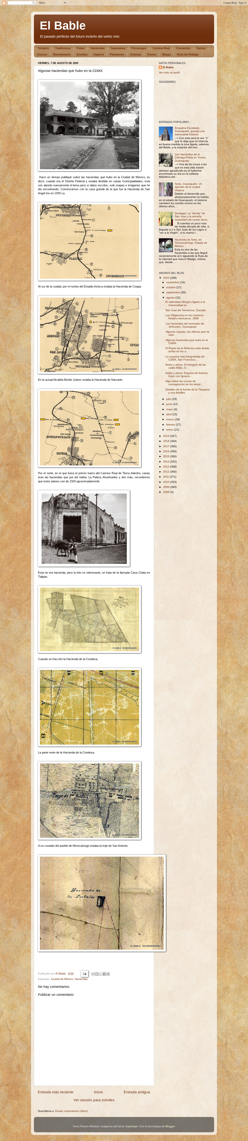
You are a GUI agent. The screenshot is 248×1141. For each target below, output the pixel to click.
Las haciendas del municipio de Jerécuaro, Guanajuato (184, 325)
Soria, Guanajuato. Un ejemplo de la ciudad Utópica (188, 187)
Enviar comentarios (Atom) (71, 1111)
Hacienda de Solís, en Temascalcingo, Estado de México (191, 242)
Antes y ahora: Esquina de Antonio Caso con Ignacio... (186, 375)
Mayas (166, 54)
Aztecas (135, 54)
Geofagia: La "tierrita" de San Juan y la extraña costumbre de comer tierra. (191, 216)
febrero (171, 424)
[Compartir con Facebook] (104, 974)
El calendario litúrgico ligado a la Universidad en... (185, 303)
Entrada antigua (137, 1092)
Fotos (80, 48)
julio (169, 399)
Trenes (151, 54)
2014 (166, 461)
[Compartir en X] (101, 974)
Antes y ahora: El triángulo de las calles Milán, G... (185, 366)
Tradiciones (63, 48)
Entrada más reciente (55, 1092)
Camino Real (161, 48)
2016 (166, 451)
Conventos (183, 48)
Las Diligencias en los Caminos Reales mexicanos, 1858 (184, 317)
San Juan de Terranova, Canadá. (185, 310)
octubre (171, 287)
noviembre (173, 282)
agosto (170, 297)
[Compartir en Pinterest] (108, 974)
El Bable (63, 25)
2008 (166, 492)
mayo (170, 409)
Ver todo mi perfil (169, 72)
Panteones (117, 54)
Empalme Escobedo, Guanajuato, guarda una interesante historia (190, 131)
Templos (43, 48)
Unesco (42, 54)
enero (170, 429)
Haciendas (97, 48)
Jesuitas (82, 54)
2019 (166, 436)
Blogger (170, 1126)
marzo (170, 419)
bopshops (132, 1126)
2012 (166, 471)
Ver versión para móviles (94, 1100)
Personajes (138, 48)
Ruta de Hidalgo (188, 54)
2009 (166, 487)
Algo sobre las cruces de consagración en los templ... (184, 383)
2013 (166, 466)
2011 (166, 476)
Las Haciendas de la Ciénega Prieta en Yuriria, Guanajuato (190, 157)
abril (169, 414)
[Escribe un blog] (97, 974)
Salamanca (118, 48)
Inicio (98, 1092)
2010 (166, 482)
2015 (166, 456)
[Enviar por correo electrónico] (93, 974)
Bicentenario (61, 54)
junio (169, 404)
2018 (166, 441)
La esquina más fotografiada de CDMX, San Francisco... (184, 358)
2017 (166, 446)
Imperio (99, 54)
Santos (201, 48)
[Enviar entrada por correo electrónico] (84, 973)
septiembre (173, 292)
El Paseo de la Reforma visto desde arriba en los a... (187, 350)
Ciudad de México (62, 979)
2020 (166, 277)
